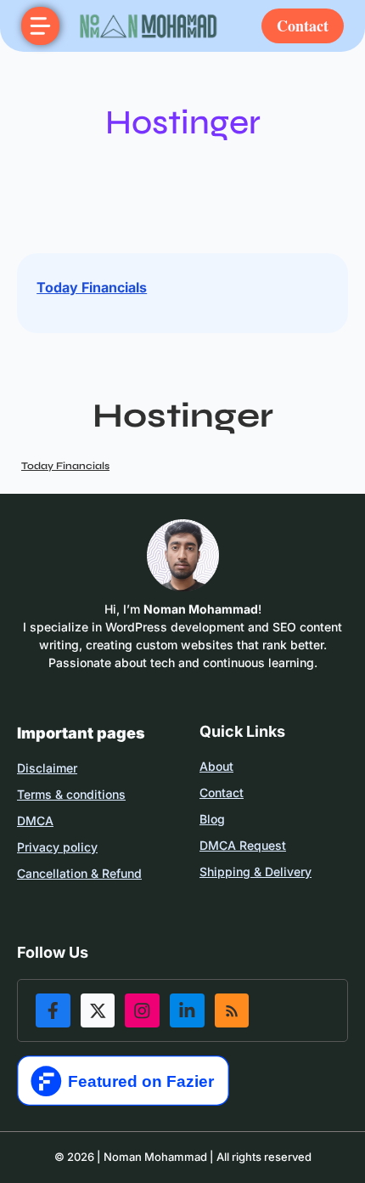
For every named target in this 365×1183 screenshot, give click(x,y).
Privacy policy (57, 847)
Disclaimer (47, 768)
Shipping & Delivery (255, 871)
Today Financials (91, 287)
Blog (212, 819)
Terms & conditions (71, 794)
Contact (302, 25)
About (216, 766)
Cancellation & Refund (79, 873)
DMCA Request (242, 845)
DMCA (35, 820)
